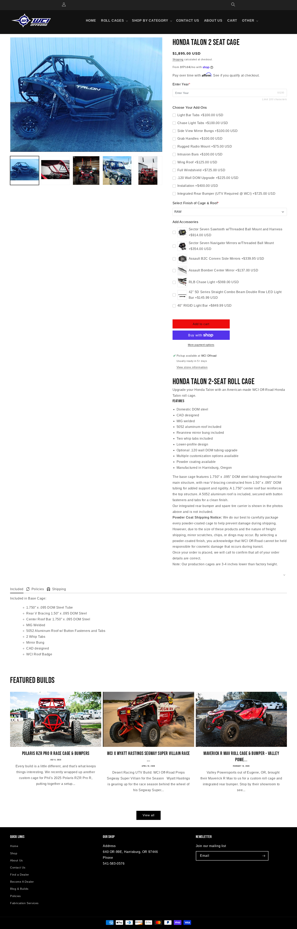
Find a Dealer (19, 874)
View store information (192, 367)
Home (14, 846)
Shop (13, 853)
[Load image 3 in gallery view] (86, 170)
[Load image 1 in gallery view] (24, 170)
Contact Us (17, 867)
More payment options (201, 344)
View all (148, 815)
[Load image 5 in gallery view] (148, 170)
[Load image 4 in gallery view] (117, 170)
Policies (15, 896)
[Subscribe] (263, 856)
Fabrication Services (24, 903)
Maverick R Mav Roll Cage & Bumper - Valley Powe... (241, 756)
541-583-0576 (113, 863)
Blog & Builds (19, 888)
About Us (16, 860)
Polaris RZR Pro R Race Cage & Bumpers (56, 753)
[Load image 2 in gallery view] (55, 170)
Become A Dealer (22, 881)
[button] (114, 20)
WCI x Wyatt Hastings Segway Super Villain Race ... (148, 756)
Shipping (178, 59)
